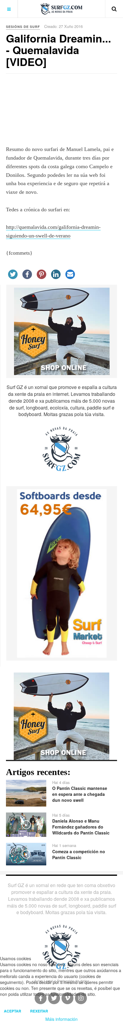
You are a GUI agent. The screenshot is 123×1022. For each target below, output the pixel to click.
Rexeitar (39, 1011)
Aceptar (12, 1011)
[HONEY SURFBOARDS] (62, 331)
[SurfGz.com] (61, 9)
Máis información (61, 1019)
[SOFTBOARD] (62, 573)
